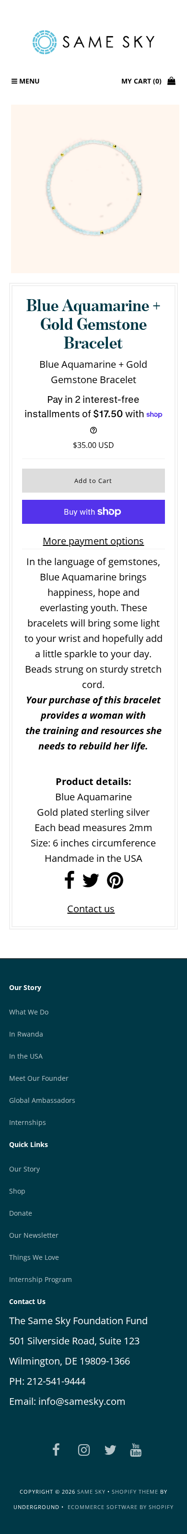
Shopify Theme (135, 1491)
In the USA (26, 1056)
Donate (20, 1213)
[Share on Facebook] (69, 883)
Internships (27, 1122)
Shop (17, 1191)
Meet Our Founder (39, 1078)
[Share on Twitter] (91, 883)
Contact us (91, 908)
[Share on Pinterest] (115, 883)
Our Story (24, 1168)
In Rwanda (26, 1034)
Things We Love (34, 1257)
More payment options (93, 540)
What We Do (28, 1011)
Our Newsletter (33, 1235)
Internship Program (40, 1279)
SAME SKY (91, 1491)
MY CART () (144, 80)
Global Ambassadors (42, 1100)
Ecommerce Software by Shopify (121, 1506)
